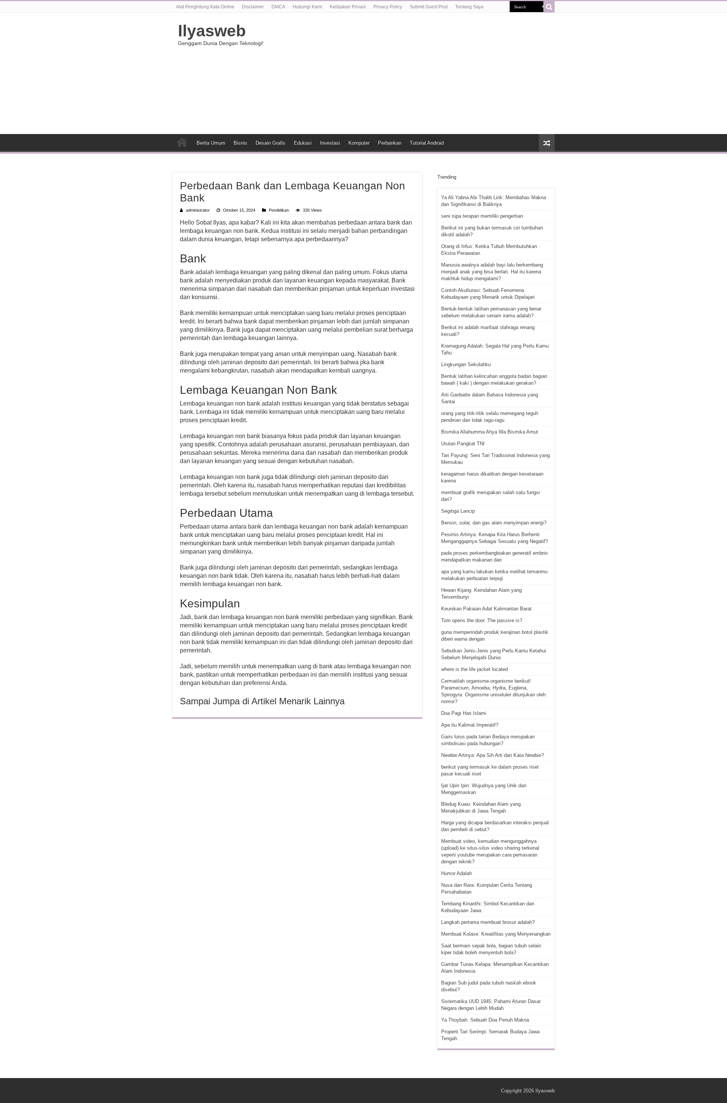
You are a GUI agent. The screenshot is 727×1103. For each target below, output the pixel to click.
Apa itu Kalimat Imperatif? (469, 725)
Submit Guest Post (429, 6)
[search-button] (549, 6)
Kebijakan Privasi (348, 6)
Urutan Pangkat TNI (463, 443)
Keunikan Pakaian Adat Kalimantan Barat (486, 609)
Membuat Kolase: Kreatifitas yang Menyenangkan (496, 934)
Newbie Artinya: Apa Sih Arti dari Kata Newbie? (492, 755)
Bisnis (240, 143)
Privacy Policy (387, 6)
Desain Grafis (270, 143)
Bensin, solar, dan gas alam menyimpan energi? (493, 523)
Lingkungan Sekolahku (466, 364)
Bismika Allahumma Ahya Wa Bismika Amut (489, 432)
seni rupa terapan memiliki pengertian (482, 216)
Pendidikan (279, 210)
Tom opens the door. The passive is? (481, 620)
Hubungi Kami (307, 6)
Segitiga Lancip (458, 511)
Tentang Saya (469, 6)
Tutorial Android (427, 143)
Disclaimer (253, 6)
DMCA (278, 6)
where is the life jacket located (474, 669)
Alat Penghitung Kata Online (205, 6)
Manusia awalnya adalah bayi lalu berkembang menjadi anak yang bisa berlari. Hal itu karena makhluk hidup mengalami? (492, 271)
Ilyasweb (212, 31)
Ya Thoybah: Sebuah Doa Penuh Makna (485, 1020)
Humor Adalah (456, 873)
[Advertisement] (411, 73)
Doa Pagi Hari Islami (463, 713)
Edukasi (303, 143)
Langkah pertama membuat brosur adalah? (488, 922)
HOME (182, 142)
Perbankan (389, 143)
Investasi (330, 143)
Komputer (359, 143)
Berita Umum (211, 143)
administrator (198, 210)
